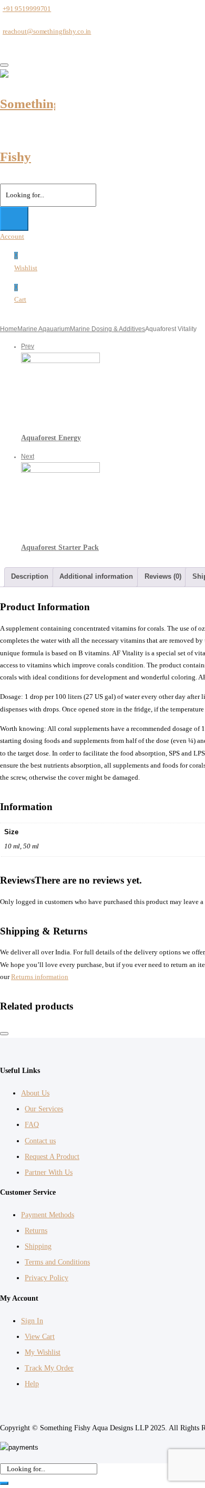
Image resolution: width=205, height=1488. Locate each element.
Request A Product (52, 1157)
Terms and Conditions (57, 1262)
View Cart (40, 1337)
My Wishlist (42, 1352)
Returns (36, 1231)
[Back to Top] (4, 1033)
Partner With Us (49, 1172)
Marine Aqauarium (43, 329)
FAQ (32, 1125)
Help (32, 1384)
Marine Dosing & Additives (107, 329)
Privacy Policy (46, 1278)
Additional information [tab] (96, 576)
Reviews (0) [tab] (163, 576)
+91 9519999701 (27, 9)
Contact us (40, 1141)
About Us (35, 1093)
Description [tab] (29, 576)
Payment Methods (47, 1215)
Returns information (39, 977)
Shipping (38, 1246)
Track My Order (49, 1368)
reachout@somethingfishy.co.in (47, 31)
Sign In (32, 1321)
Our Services (44, 1109)
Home (8, 329)
